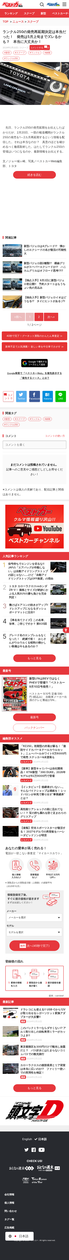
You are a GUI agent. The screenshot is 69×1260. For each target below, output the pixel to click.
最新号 (34, 717)
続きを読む (34, 174)
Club (53, 4)
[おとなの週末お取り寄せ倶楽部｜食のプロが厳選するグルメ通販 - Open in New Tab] (21, 1169)
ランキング (11, 13)
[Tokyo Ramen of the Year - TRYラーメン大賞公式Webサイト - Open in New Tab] (34, 1181)
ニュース (18, 21)
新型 (43, 13)
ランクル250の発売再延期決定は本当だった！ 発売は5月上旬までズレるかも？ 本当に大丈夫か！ (34, 37)
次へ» (51, 317)
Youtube (42, 1150)
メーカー (11, 911)
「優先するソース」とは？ (34, 378)
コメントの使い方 (55, 435)
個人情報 (9, 1202)
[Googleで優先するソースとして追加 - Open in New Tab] (34, 363)
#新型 (7, 52)
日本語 (42, 1139)
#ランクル (35, 52)
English (27, 1139)
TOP (5, 21)
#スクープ (20, 52)
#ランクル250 (11, 58)
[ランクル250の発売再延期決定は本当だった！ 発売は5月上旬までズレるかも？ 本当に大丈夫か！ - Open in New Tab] (34, 83)
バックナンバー (34, 727)
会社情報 (9, 1194)
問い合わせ (10, 1211)
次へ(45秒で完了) (35, 945)
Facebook (33, 1150)
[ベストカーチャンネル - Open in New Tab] (34, 526)
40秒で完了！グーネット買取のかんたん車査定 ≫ (34, 335)
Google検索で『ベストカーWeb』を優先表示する (34, 373)
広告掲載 (9, 1227)
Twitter (26, 1150)
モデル (10, 925)
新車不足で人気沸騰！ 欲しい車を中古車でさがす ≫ (34, 346)
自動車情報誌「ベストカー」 (12, 4)
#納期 (47, 52)
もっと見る (34, 658)
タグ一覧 (9, 1219)
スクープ (29, 13)
